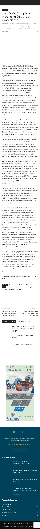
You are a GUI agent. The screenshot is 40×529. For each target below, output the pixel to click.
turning (19, 289)
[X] (25, 450)
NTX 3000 (5, 289)
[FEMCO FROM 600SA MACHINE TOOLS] (6, 338)
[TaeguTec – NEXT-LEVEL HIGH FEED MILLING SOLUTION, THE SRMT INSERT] (6, 329)
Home (3, 7)
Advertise (12, 523)
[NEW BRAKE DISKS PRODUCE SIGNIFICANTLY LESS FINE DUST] (6, 464)
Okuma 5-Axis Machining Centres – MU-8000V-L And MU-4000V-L (29, 313)
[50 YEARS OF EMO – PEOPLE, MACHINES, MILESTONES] (6, 482)
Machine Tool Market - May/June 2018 (18, 284)
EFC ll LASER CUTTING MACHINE (23, 345)
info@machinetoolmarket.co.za (23, 444)
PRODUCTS (10, 7)
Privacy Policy (33, 523)
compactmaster (12, 287)
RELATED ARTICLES (9, 322)
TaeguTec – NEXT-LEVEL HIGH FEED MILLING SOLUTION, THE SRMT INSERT (24, 329)
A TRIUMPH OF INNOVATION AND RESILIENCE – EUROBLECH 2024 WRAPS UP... (24, 490)
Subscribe (6, 523)
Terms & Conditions (22, 523)
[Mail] (20, 450)
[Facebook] (15, 450)
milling (34, 287)
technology (12, 289)
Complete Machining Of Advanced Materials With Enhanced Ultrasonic (9, 313)
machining (28, 287)
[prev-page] (3, 354)
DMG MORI (20, 287)
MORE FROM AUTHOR (23, 322)
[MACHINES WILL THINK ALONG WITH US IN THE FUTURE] (6, 473)
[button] (3, 2)
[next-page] (6, 354)
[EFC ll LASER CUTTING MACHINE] (6, 347)
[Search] (37, 2)
